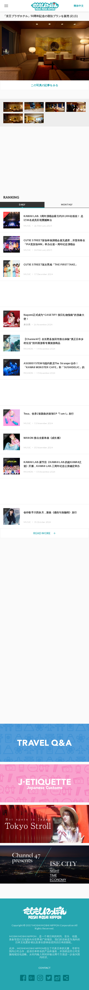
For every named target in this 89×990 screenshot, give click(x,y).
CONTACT (44, 967)
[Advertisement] (44, 161)
